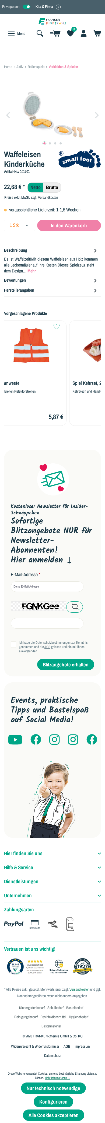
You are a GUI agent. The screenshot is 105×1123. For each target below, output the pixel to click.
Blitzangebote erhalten (66, 664)
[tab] (51, 260)
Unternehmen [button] (18, 895)
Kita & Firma (44, 6)
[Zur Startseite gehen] (52, 21)
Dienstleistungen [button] (21, 881)
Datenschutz (52, 1055)
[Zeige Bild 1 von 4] (44, 143)
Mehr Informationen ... (57, 1078)
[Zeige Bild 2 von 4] (50, 143)
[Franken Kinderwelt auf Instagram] (54, 740)
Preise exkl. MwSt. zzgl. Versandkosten (31, 197)
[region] (52, 114)
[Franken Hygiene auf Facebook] (91, 740)
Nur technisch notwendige (53, 1088)
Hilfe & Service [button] (18, 867)
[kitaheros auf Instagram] (73, 740)
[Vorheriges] (8, 114)
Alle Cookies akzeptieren (54, 1115)
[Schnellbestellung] (55, 33)
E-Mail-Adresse (25, 574)
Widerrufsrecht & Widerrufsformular (35, 1046)
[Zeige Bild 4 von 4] (61, 143)
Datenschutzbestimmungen (53, 642)
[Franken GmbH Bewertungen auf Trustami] (51, 967)
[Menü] (11, 33)
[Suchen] (40, 33)
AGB (47, 647)
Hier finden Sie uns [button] (23, 853)
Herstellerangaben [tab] (19, 290)
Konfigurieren (53, 1101)
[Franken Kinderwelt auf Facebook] (35, 740)
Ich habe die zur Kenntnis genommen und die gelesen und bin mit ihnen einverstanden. (53, 646)
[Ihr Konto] (83, 33)
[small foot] (79, 158)
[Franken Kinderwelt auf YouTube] (15, 740)
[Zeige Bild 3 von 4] (55, 143)
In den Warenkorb (69, 225)
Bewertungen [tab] (15, 280)
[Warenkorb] (95, 33)
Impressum (82, 1046)
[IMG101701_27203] (52, 114)
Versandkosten (79, 989)
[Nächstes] (97, 114)
